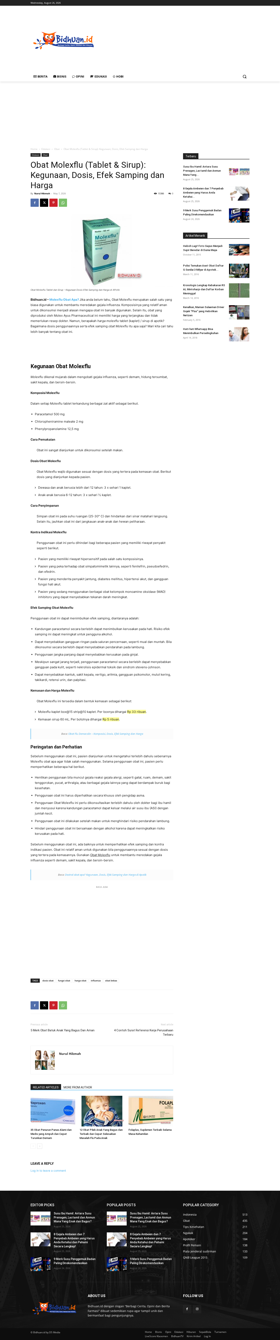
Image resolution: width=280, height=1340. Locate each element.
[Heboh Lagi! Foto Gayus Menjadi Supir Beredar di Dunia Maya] (239, 249)
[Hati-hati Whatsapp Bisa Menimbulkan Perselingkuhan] (239, 334)
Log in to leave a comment (48, 1170)
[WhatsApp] (63, 203)
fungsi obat (64, 980)
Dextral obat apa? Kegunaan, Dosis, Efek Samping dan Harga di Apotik (105, 874)
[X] (44, 203)
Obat (57, 149)
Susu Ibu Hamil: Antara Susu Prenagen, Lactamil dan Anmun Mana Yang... (202, 170)
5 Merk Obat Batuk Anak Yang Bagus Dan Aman (62, 1030)
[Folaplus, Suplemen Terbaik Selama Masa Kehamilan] (151, 1111)
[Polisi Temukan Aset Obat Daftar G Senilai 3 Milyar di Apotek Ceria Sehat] (239, 271)
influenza (96, 980)
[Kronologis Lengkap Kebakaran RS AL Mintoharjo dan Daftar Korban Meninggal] (239, 290)
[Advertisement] (188, 40)
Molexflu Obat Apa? (64, 300)
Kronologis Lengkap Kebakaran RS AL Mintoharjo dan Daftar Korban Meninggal (204, 289)
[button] (244, 76)
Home (34, 149)
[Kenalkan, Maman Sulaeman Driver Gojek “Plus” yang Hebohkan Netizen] (239, 312)
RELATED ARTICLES (46, 1087)
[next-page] (39, 1146)
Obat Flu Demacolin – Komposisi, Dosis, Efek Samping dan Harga (105, 734)
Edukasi (45, 149)
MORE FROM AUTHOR (78, 1087)
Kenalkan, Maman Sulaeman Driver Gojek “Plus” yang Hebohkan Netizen (203, 311)
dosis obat (47, 980)
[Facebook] (35, 203)
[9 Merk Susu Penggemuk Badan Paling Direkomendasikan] (239, 215)
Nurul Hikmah (42, 193)
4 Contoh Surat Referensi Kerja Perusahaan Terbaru (143, 1032)
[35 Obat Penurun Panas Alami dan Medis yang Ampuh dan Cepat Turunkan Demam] (53, 1111)
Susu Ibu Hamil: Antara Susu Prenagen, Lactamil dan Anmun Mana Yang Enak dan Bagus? (74, 1217)
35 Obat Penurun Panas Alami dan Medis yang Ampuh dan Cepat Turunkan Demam (51, 1134)
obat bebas (111, 980)
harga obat (80, 980)
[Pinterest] (53, 203)
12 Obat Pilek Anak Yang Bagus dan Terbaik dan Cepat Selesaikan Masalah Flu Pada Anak (101, 1134)
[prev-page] (33, 1146)
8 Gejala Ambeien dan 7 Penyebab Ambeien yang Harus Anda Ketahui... (203, 192)
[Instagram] (197, 1309)
